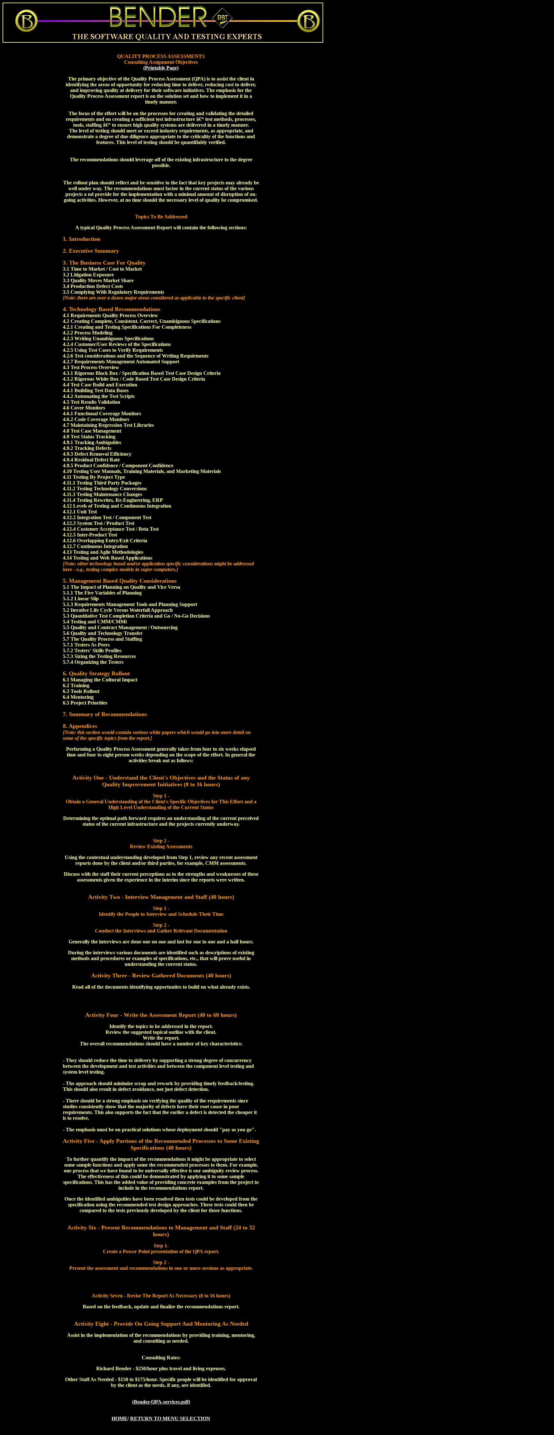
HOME (120, 1418)
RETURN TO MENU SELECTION (170, 1418)
